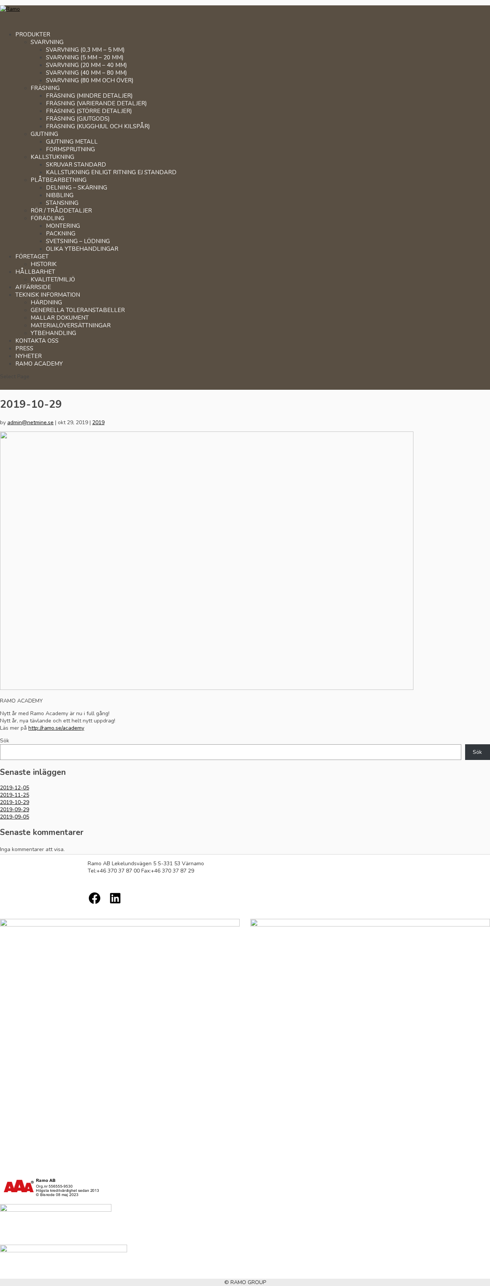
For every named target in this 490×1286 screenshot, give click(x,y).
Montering (63, 226)
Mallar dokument (60, 318)
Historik (44, 264)
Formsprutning (70, 149)
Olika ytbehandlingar (82, 249)
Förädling (47, 218)
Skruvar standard (76, 164)
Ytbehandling (53, 333)
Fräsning (45, 88)
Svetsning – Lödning (78, 241)
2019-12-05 (14, 787)
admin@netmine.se (30, 422)
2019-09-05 (14, 816)
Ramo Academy (39, 364)
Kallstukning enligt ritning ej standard (111, 172)
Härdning (46, 302)
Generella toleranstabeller (78, 310)
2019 (98, 422)
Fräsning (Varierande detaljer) (96, 103)
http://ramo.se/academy (56, 728)
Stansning (62, 203)
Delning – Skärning (76, 187)
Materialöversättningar (71, 325)
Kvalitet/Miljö (53, 279)
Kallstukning (52, 157)
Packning (60, 233)
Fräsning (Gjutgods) (78, 119)
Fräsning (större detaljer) (89, 111)
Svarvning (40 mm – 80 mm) (86, 73)
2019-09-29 (14, 809)
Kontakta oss (37, 341)
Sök (4, 740)
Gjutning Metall (72, 141)
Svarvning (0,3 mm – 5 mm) (85, 50)
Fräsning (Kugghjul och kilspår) (98, 126)
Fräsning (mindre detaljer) (89, 96)
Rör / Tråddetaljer (61, 210)
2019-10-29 (14, 802)
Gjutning (44, 134)
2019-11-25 (14, 795)
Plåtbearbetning (59, 180)
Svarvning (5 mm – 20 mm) (85, 57)
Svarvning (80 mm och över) (90, 80)
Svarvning (47, 42)
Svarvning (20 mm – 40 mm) (86, 65)
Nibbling (60, 195)
